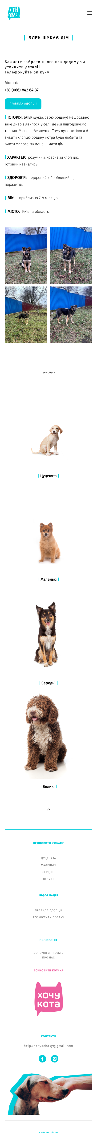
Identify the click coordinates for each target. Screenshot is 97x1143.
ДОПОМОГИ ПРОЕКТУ (48, 952)
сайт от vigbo (48, 1132)
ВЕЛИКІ (48, 879)
